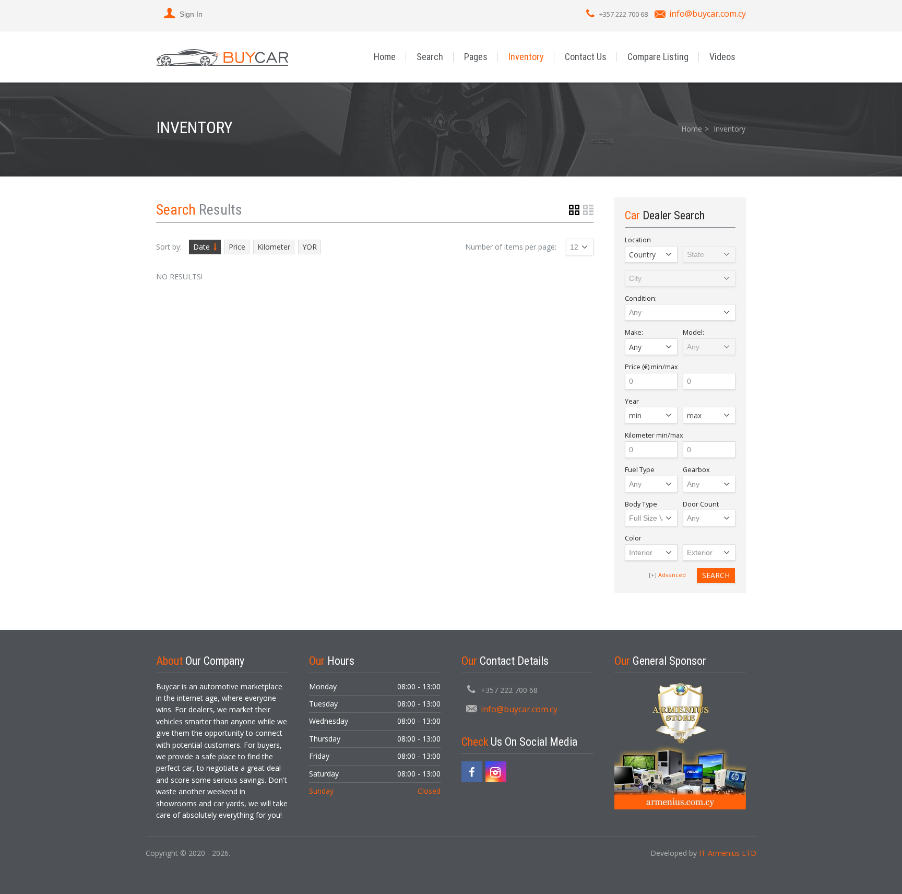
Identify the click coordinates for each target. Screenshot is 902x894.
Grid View (574, 210)
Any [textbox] (635, 347)
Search (430, 56)
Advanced (672, 575)
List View (588, 210)
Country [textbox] (642, 255)
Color (633, 538)
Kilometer (273, 247)
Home (385, 56)
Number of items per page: (510, 247)
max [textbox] (694, 415)
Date (201, 247)
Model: (693, 332)
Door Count (701, 504)
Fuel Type (640, 469)
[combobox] (651, 254)
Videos (722, 56)
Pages (476, 56)
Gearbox (696, 469)
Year (632, 401)
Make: (634, 332)
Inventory (526, 56)
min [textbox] (635, 415)
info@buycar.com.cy (707, 13)
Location (638, 240)
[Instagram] (495, 771)
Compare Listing (658, 56)
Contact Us (586, 56)
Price (237, 247)
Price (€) (651, 366)
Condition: (641, 298)
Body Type (641, 504)
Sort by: (169, 247)
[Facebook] (471, 771)
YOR (309, 247)
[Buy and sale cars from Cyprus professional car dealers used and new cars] (222, 57)
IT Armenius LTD (727, 853)
